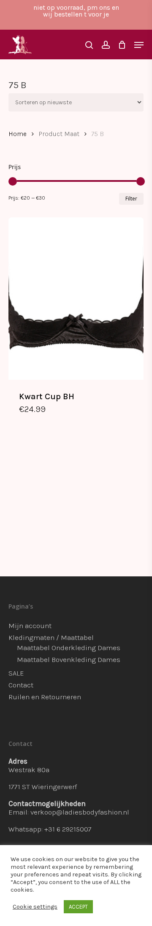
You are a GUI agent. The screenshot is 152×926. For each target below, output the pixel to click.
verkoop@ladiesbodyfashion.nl (79, 812)
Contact (20, 685)
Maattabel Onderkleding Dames (68, 647)
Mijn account (30, 625)
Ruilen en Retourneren (44, 696)
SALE (16, 673)
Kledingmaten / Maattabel (51, 637)
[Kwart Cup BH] (76, 298)
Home (17, 134)
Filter (131, 198)
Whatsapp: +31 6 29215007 (50, 829)
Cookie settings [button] (35, 906)
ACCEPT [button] (78, 907)
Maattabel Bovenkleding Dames (68, 659)
